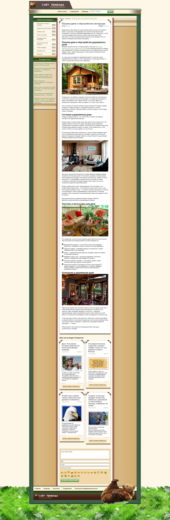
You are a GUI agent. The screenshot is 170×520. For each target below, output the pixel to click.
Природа (85, 11)
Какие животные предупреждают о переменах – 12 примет (44, 82)
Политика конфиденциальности (86, 488)
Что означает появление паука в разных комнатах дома (44, 64)
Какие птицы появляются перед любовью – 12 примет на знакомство (44, 69)
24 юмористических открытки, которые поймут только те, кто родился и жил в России (97, 348)
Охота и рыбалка (46, 35)
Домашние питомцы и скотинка (46, 24)
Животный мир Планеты (46, 28)
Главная (37, 488)
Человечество (46, 51)
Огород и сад (46, 31)
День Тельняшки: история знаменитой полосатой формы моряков (70, 347)
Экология (46, 54)
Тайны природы (46, 47)
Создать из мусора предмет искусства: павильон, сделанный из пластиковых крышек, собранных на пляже (98, 400)
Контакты (56, 488)
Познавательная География (46, 38)
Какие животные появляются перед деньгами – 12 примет (43, 94)
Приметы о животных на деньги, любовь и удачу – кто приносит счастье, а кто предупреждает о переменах (45, 100)
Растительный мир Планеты (46, 43)
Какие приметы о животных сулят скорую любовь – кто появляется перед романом (43, 76)
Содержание (74, 11)
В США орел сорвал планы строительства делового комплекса (71, 398)
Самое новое (62, 11)
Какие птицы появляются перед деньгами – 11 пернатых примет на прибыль (44, 88)
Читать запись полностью (71, 386)
